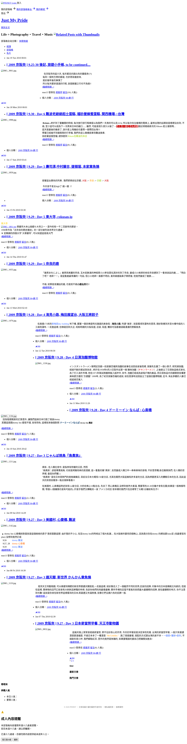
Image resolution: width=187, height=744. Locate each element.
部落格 (10, 50)
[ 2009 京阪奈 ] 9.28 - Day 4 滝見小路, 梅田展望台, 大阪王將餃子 (52, 314)
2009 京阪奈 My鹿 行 (64, 98)
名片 (9, 53)
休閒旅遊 (23, 41)
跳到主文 (5, 27)
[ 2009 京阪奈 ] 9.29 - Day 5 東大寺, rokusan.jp (39, 217)
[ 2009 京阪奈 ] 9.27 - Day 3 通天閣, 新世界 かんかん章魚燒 (49, 577)
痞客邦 (59, 92)
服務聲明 (119, 707)
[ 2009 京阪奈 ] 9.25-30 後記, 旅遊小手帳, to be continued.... (48, 64)
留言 (65, 92)
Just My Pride (14, 20)
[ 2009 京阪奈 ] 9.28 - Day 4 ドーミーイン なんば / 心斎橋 (111, 410)
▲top (3, 102)
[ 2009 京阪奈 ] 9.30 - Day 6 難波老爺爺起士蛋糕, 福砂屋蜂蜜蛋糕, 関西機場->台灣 (65, 114)
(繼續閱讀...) (48, 87)
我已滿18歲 (6, 740)
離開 (16, 740)
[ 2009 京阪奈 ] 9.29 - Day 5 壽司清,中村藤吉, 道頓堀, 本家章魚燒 (53, 166)
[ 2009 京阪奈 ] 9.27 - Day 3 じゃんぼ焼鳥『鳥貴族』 (44, 455)
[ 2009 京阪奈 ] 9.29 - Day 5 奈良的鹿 (33, 263)
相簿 (9, 46)
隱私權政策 (108, 707)
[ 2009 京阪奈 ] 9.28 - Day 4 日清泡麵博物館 (66, 357)
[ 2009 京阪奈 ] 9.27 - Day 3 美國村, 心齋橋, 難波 (41, 519)
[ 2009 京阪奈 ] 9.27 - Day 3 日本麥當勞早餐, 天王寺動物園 (77, 623)
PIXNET (73, 707)
